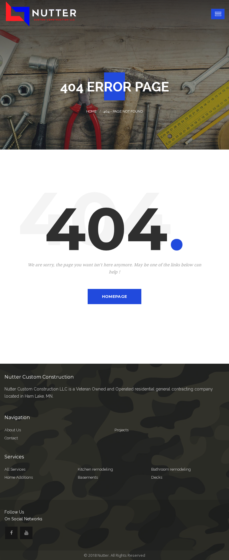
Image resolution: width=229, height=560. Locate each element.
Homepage (114, 296)
